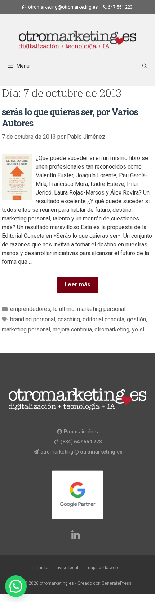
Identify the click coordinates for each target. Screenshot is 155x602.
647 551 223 (120, 7)
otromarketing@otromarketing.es (63, 7)
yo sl (138, 329)
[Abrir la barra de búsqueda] (144, 66)
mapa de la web (102, 567)
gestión (136, 319)
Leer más (77, 284)
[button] (16, 586)
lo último (64, 309)
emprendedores (30, 309)
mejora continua (72, 329)
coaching (69, 319)
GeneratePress (117, 583)
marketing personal (101, 309)
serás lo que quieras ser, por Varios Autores (70, 117)
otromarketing (111, 329)
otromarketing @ (81, 452)
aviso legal (67, 567)
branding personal (32, 319)
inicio (42, 567)
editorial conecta (103, 319)
